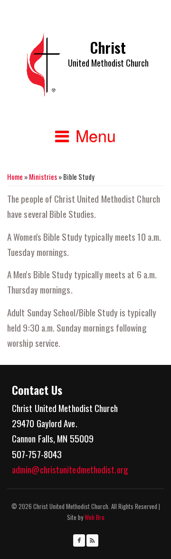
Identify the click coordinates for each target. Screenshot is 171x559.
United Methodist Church (108, 63)
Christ (108, 47)
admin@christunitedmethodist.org (70, 469)
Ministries (43, 176)
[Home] (43, 64)
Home (15, 176)
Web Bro (93, 517)
